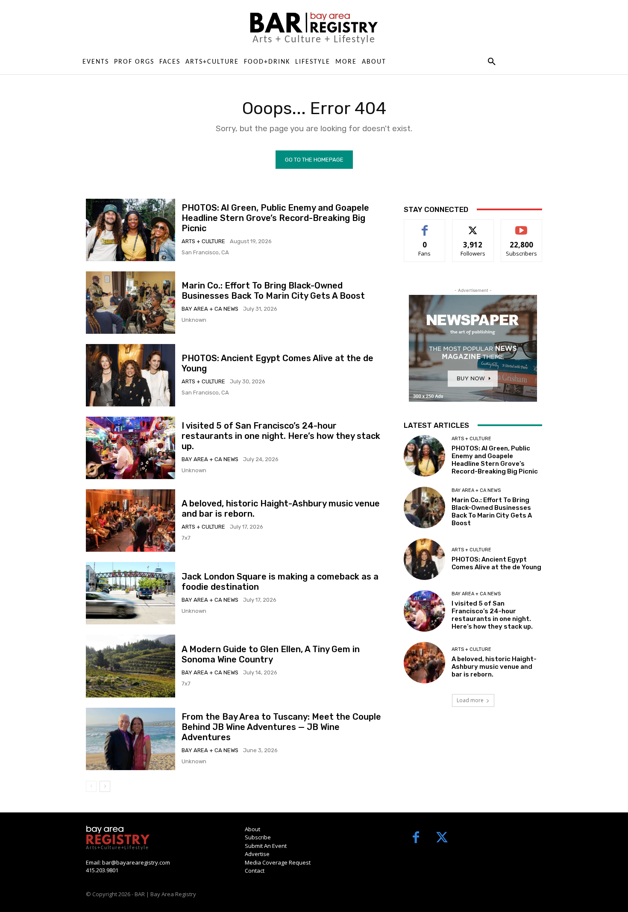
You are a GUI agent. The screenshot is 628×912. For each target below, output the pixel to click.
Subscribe (521, 226)
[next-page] (105, 786)
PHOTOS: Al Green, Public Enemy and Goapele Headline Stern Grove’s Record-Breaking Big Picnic (275, 218)
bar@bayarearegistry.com (136, 862)
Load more (470, 700)
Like (425, 226)
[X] (442, 838)
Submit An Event (266, 846)
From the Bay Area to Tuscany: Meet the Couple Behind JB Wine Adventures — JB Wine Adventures (281, 727)
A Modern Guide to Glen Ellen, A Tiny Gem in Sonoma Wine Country (271, 654)
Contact (254, 870)
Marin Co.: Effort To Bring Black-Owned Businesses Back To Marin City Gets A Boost (273, 290)
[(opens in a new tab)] (130, 302)
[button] (491, 62)
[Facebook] (416, 838)
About (252, 829)
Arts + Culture (203, 241)
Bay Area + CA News (210, 309)
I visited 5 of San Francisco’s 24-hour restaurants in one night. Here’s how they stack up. (281, 436)
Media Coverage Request (278, 862)
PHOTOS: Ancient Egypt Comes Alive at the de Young (496, 563)
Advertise (257, 854)
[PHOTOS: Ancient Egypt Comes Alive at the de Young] (130, 375)
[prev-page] (91, 786)
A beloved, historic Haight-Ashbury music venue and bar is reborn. (494, 666)
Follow (473, 226)
